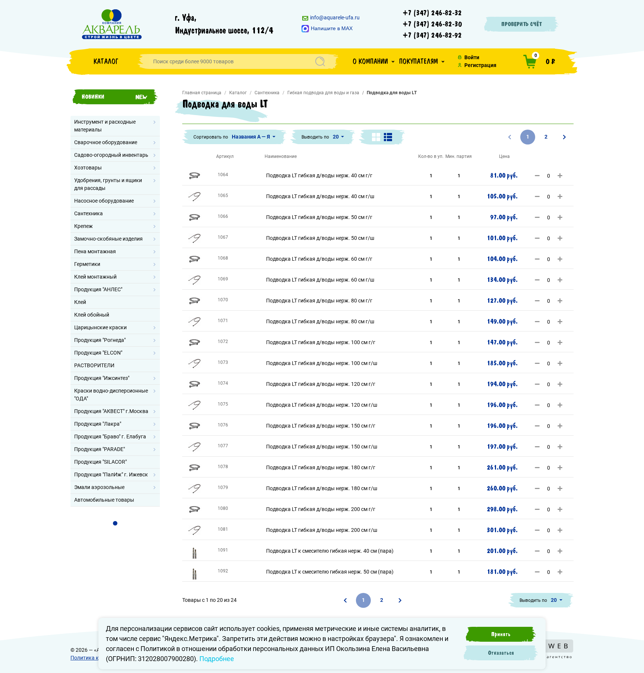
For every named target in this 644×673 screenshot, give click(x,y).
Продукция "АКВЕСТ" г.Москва (111, 411)
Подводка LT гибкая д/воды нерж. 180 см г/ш (321, 488)
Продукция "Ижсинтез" (101, 378)
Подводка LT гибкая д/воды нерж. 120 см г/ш (321, 405)
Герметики (87, 264)
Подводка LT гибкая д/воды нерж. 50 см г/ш (320, 238)
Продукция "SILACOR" (100, 462)
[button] (373, 61)
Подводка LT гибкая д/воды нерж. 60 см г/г (319, 259)
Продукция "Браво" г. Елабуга (110, 436)
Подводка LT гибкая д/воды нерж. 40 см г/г (319, 175)
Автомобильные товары (104, 500)
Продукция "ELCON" (98, 353)
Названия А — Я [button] (251, 137)
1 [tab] (115, 523)
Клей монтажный (95, 277)
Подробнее (216, 659)
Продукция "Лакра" (97, 424)
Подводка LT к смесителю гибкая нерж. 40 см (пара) (330, 551)
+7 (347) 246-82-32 (432, 13)
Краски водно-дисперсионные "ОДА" (111, 394)
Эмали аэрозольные (99, 487)
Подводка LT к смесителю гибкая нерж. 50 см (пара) (330, 572)
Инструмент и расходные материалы (105, 126)
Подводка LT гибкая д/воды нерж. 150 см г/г (320, 426)
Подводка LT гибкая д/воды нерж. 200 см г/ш (321, 530)
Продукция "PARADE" (99, 449)
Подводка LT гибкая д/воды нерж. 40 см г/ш (320, 196)
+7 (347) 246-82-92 (432, 35)
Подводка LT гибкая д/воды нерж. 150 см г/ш (321, 447)
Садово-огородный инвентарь (111, 155)
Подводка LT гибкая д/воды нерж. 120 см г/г (320, 384)
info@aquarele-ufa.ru (334, 17)
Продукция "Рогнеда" (100, 340)
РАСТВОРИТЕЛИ (94, 365)
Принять (501, 634)
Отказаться (501, 653)
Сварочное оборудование (105, 142)
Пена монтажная (95, 251)
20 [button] (336, 137)
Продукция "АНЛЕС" (98, 289)
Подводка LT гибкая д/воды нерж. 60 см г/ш (320, 280)
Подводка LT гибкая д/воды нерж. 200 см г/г (320, 509)
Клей (80, 302)
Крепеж (83, 226)
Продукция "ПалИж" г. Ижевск (111, 474)
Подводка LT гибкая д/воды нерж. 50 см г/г (319, 217)
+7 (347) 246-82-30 (432, 24)
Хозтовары (88, 168)
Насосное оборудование (104, 201)
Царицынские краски (100, 327)
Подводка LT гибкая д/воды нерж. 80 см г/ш (320, 321)
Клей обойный (91, 315)
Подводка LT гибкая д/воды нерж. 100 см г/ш (321, 363)
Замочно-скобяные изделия (108, 239)
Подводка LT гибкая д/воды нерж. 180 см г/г (320, 467)
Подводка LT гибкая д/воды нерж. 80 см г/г (319, 301)
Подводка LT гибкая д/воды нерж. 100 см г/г (320, 342)
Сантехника (88, 213)
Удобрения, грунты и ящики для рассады (108, 184)
